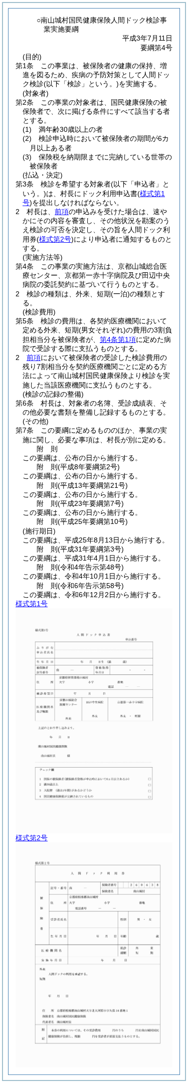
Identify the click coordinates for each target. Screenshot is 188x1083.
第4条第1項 (118, 339)
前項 (62, 212)
